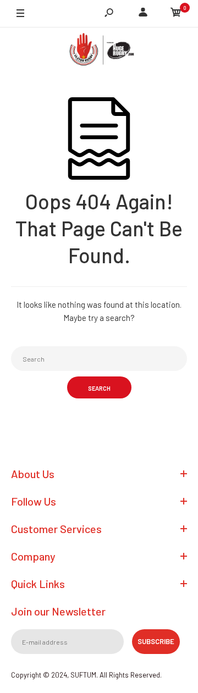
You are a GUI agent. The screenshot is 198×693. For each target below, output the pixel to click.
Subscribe (156, 641)
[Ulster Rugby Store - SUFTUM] (99, 51)
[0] (176, 14)
